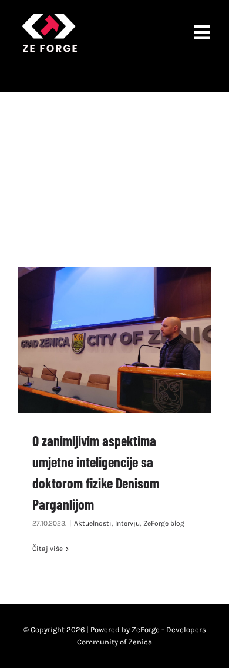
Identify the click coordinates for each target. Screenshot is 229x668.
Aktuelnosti (93, 523)
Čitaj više (47, 548)
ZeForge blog (163, 523)
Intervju (127, 523)
